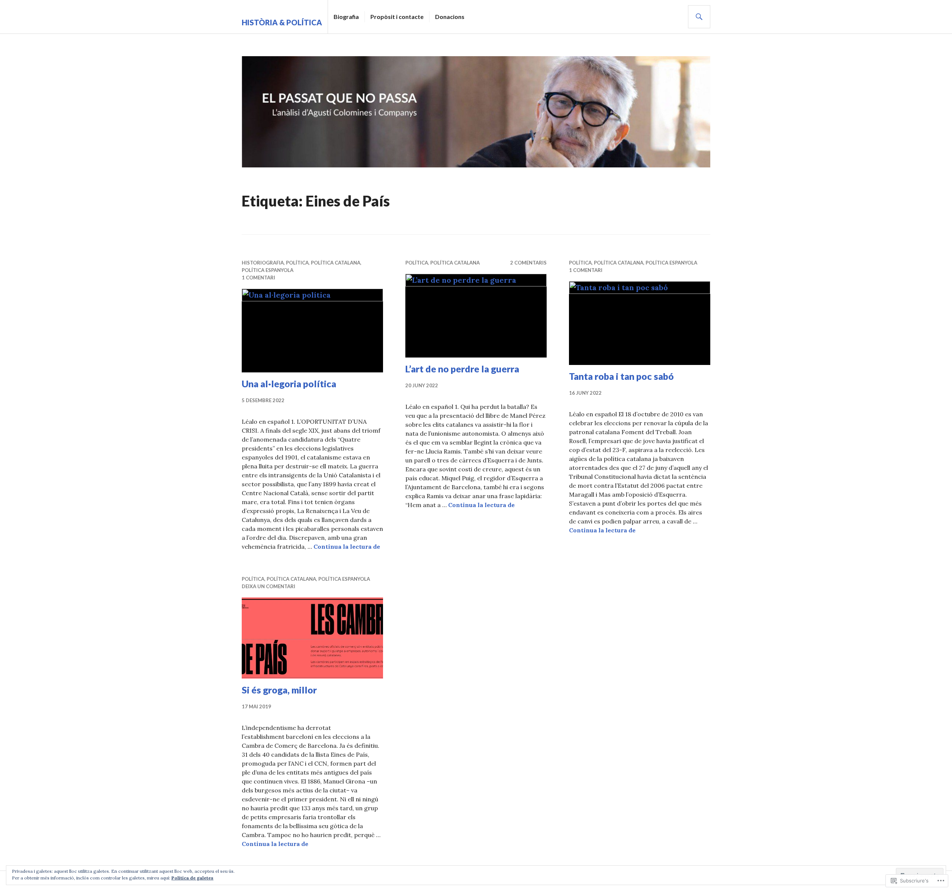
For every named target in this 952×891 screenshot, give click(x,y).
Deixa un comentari (268, 586)
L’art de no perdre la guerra (462, 368)
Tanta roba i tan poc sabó (621, 376)
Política (297, 263)
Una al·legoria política (289, 383)
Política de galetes (192, 878)
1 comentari (258, 278)
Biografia (346, 16)
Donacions (449, 16)
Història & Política (282, 22)
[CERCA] (699, 16)
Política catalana (335, 263)
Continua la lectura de (346, 546)
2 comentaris (528, 263)
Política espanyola (267, 270)
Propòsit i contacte (397, 16)
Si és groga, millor (279, 689)
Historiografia (263, 263)
